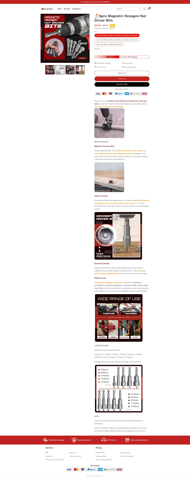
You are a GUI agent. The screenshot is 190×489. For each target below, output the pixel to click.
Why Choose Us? (76, 456)
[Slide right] (87, 70)
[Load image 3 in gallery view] (70, 69)
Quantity (97, 49)
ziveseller (100, 475)
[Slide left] (43, 70)
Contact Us (49, 456)
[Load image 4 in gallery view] (80, 69)
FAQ (47, 452)
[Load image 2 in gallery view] (59, 69)
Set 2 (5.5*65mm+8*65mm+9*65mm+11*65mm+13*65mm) (117, 40)
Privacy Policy (100, 452)
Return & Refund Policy (104, 459)
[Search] (140, 8)
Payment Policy (125, 453)
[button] (77, 9)
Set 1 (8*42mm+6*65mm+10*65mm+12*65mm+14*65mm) (117, 35)
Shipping (97, 28)
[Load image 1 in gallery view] (49, 69)
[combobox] (129, 9)
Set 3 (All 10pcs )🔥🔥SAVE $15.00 (109, 44)
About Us (73, 453)
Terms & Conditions (126, 456)
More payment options (121, 89)
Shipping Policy (101, 456)
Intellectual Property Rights (55, 459)
